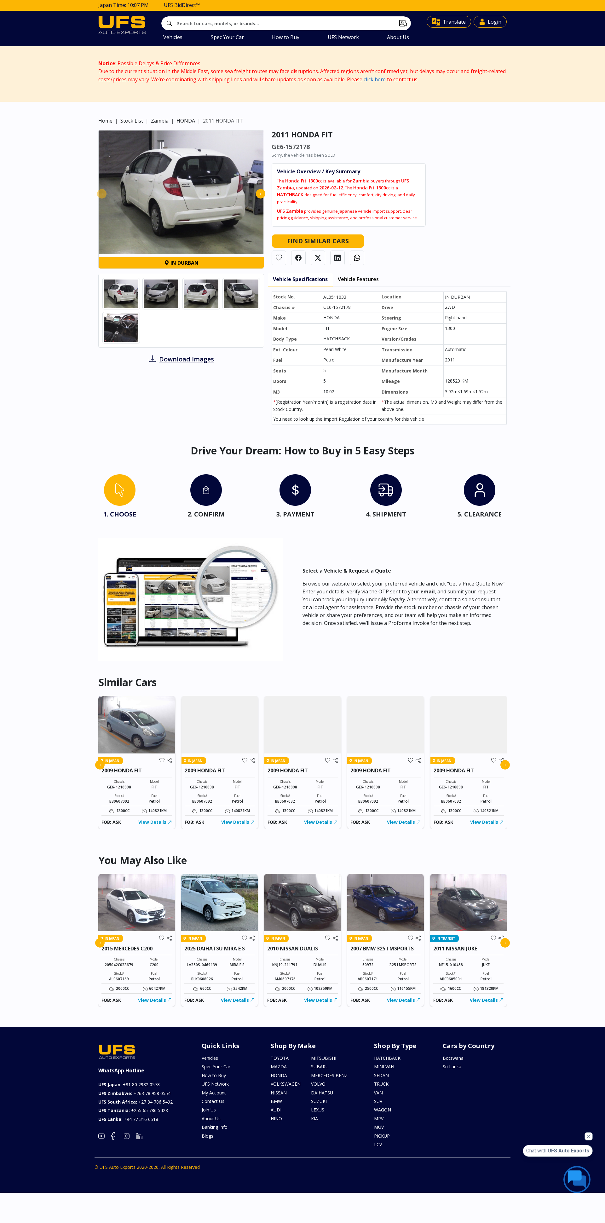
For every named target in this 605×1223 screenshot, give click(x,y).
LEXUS (317, 1110)
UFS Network (343, 37)
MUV (379, 1127)
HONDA (185, 120)
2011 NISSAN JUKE (455, 948)
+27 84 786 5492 (135, 1102)
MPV (378, 1119)
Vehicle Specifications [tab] (300, 279)
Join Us (209, 1110)
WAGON (382, 1110)
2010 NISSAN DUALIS (292, 948)
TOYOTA (280, 1058)
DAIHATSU (322, 1093)
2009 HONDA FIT (121, 770)
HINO (276, 1119)
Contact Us (213, 1101)
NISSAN (279, 1093)
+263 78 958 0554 (134, 1093)
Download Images (186, 359)
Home (105, 120)
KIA (314, 1119)
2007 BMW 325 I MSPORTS (382, 948)
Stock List (131, 120)
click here (375, 79)
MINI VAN (384, 1067)
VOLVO (318, 1084)
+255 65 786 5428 (133, 1110)
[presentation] (102, 194)
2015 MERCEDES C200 (127, 948)
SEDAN (381, 1075)
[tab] (119, 497)
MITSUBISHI (323, 1058)
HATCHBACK (387, 1058)
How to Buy (285, 37)
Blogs (207, 1136)
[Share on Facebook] (298, 258)
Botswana (453, 1058)
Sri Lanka (452, 1067)
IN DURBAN (184, 262)
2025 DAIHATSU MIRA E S (214, 948)
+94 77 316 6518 (128, 1119)
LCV (378, 1144)
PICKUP (382, 1136)
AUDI (276, 1110)
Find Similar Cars (318, 241)
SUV (378, 1101)
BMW (276, 1101)
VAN (378, 1093)
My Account (214, 1093)
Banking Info (215, 1127)
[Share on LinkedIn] (337, 258)
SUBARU (320, 1067)
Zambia (160, 120)
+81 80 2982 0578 (129, 1084)
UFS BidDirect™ (182, 5)
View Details (153, 822)
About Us (398, 37)
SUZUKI (319, 1101)
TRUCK (381, 1084)
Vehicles (172, 37)
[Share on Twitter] (318, 258)
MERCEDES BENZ (329, 1075)
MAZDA (279, 1067)
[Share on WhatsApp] (357, 258)
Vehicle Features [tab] (358, 279)
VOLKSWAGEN (286, 1084)
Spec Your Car (227, 37)
